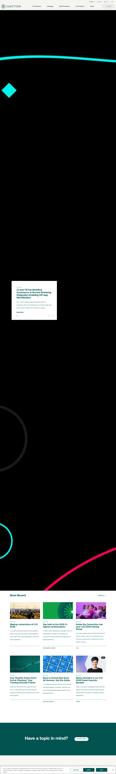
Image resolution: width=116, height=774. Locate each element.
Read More (20, 311)
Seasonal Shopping (48, 701)
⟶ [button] (53, 317)
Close (101, 769)
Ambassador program (49, 648)
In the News (80, 6)
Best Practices (64, 6)
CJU (77, 648)
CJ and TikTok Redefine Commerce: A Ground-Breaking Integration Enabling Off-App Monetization (34, 293)
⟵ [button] (49, 317)
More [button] (92, 6)
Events (78, 701)
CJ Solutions (36, 6)
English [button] (91, 2)
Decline (89, 769)
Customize (76, 769)
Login (112, 2)
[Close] (113, 770)
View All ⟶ (102, 595)
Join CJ (106, 2)
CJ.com (99, 2)
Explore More (81, 739)
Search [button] (109, 6)
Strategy (50, 6)
